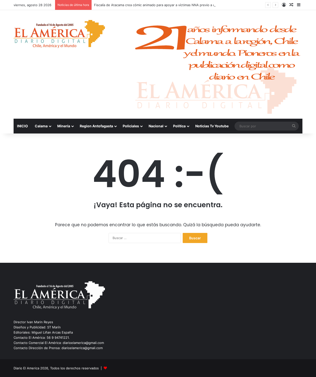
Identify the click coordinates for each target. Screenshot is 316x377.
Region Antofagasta (96, 126)
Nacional (156, 126)
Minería (63, 126)
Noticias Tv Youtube (212, 126)
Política (179, 126)
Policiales (131, 126)
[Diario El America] (59, 35)
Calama (41, 126)
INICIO (22, 126)
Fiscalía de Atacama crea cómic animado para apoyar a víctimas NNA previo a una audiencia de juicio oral (174, 5)
